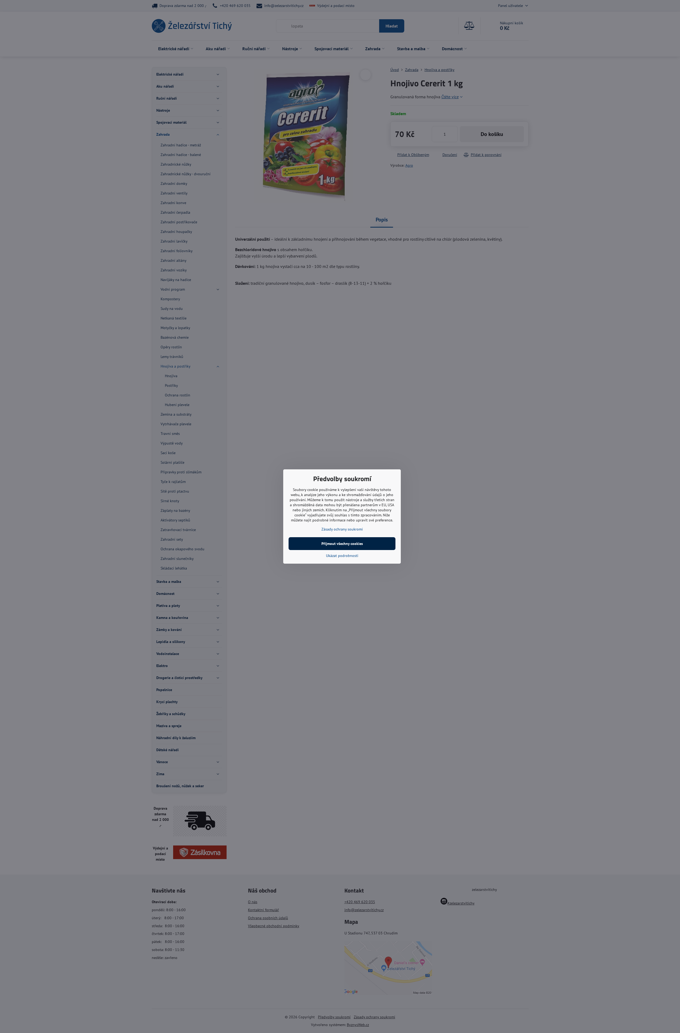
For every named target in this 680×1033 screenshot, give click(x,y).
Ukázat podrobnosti (342, 555)
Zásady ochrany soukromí (342, 529)
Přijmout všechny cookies (342, 543)
